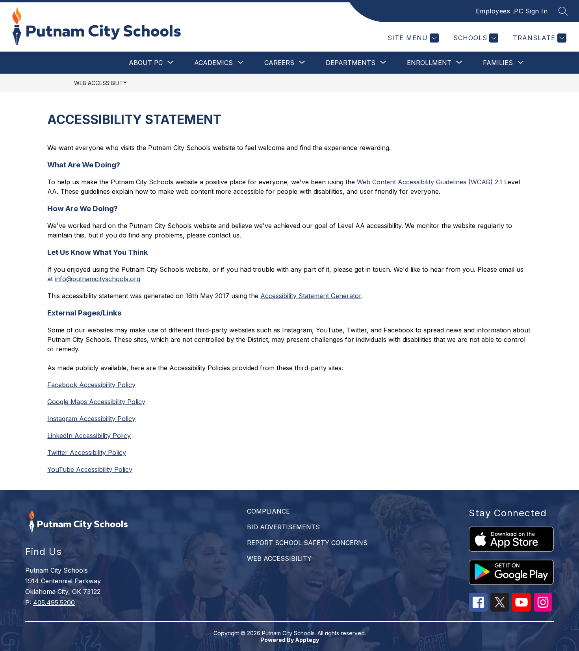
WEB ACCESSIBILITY (279, 558)
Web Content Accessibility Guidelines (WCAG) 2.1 (429, 182)
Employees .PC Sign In (512, 11)
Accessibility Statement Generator (310, 296)
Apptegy (307, 639)
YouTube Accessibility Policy (89, 469)
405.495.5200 (54, 602)
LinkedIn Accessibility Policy (89, 436)
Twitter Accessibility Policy (86, 452)
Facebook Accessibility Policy (91, 385)
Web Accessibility (100, 83)
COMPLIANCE (268, 511)
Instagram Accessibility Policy (91, 419)
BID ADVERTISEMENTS (283, 527)
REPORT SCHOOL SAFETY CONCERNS (307, 543)
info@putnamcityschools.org (97, 279)
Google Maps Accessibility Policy (96, 402)
